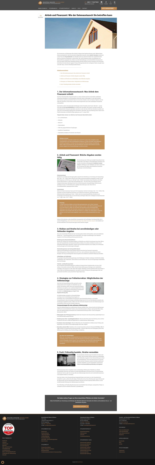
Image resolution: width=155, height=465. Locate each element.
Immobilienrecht (6, 448)
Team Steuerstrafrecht (124, 433)
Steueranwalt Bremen (85, 448)
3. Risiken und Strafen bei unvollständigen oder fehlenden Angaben (75, 78)
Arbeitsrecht (5, 443)
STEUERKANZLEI (53, 8)
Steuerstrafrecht (64, 8)
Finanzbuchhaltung (45, 437)
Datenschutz (122, 452)
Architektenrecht (6, 450)
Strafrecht (4, 440)
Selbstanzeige (83, 433)
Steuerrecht (44, 431)
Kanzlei (74, 8)
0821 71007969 (47, 423)
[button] (2, 462)
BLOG (79, 8)
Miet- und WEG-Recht (7, 447)
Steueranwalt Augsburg (85, 442)
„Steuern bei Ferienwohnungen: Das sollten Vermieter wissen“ (81, 220)
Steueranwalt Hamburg (85, 453)
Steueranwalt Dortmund (85, 450)
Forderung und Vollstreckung (9, 453)
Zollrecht (4, 442)
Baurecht (4, 445)
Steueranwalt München (85, 444)
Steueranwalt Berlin (84, 445)
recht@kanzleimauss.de (50, 425)
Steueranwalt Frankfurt (85, 447)
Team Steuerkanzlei (123, 431)
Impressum (121, 450)
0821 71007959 (86, 422)
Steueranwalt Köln (84, 452)
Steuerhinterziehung (84, 431)
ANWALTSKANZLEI (42, 8)
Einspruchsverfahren (46, 447)
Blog (120, 442)
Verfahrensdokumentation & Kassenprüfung (51, 452)
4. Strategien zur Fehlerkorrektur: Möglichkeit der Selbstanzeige (74, 81)
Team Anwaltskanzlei (124, 430)
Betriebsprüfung (45, 450)
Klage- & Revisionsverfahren (47, 448)
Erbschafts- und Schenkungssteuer (49, 439)
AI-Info (120, 444)
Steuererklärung (45, 433)
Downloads (121, 441)
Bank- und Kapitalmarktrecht (9, 451)
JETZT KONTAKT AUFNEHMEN (80, 406)
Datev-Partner (44, 441)
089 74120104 (124, 422)
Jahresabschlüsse (45, 434)
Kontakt (84, 8)
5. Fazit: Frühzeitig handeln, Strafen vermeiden (70, 84)
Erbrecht (4, 454)
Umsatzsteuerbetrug (85, 436)
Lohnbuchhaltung (45, 436)
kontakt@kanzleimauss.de (90, 425)
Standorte (121, 434)
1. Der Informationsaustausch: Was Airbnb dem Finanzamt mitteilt (75, 73)
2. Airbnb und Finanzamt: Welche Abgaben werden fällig (72, 76)
